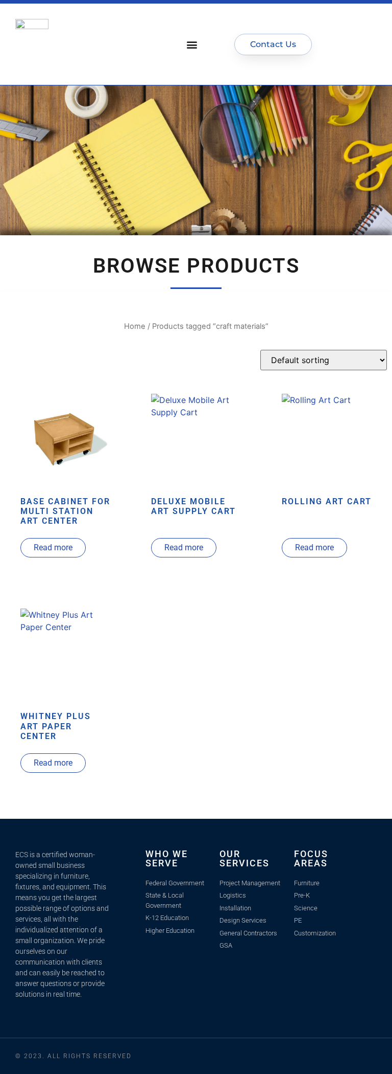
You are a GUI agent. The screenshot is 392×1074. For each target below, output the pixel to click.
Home (134, 326)
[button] (192, 44)
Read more (53, 547)
